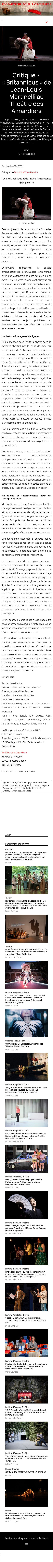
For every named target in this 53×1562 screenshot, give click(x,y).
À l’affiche (22, 65)
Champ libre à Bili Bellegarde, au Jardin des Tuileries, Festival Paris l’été (24, 1045)
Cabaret (9, 1040)
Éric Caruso (35, 785)
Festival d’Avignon (13, 992)
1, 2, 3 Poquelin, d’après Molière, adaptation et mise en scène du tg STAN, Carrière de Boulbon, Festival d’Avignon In (26, 1412)
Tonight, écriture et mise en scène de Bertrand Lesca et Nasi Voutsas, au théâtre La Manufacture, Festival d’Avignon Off (26, 1090)
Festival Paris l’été (22, 1040)
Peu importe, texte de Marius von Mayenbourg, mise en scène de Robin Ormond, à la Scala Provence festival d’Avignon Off (26, 1366)
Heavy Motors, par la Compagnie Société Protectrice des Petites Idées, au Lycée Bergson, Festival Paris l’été (23, 1182)
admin (26, 150)
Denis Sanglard (12, 911)
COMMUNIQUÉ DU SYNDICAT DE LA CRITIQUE (25, 1472)
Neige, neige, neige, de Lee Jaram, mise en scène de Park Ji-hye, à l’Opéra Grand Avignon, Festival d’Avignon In (25, 1228)
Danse (8, 1469)
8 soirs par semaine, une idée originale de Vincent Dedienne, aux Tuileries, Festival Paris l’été (25, 1320)
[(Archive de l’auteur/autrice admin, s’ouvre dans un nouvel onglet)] (27, 830)
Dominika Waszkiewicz (26, 172)
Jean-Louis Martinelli (24, 788)
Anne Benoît (36, 782)
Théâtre (8, 897)
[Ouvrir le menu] (2, 19)
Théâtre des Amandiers (14, 752)
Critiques (31, 65)
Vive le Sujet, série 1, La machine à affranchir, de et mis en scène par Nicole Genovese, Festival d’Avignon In (26, 1458)
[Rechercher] (46, 22)
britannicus (15, 785)
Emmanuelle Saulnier (14, 957)
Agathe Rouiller (9, 782)
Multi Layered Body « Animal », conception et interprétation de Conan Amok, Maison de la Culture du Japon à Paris (25, 1515)
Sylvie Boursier (11, 1005)
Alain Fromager (23, 782)
